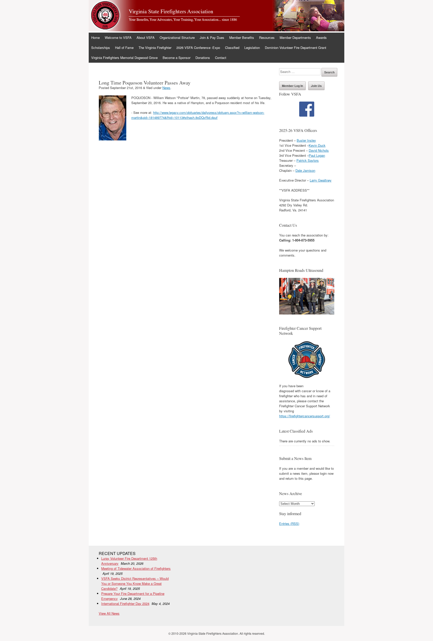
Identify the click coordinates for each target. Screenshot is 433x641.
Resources (267, 37)
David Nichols (319, 150)
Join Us (316, 86)
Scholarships (100, 47)
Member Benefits (241, 37)
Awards (321, 37)
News (166, 87)
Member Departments (295, 37)
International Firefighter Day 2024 (125, 603)
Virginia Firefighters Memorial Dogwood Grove (124, 57)
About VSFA (146, 37)
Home (95, 37)
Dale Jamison (305, 170)
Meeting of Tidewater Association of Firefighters (136, 568)
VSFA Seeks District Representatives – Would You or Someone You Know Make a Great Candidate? (135, 583)
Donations (202, 57)
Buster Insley (306, 140)
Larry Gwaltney (321, 180)
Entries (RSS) (289, 523)
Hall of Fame (124, 47)
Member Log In (292, 86)
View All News (109, 613)
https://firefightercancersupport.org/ (304, 416)
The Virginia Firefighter (155, 47)
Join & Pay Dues (212, 37)
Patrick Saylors (307, 160)
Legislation (252, 47)
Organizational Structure (177, 37)
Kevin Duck (317, 145)
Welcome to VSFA (118, 37)
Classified (232, 47)
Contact (220, 57)
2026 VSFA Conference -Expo (198, 47)
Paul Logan (317, 155)
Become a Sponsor (176, 57)
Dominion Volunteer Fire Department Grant (295, 47)
